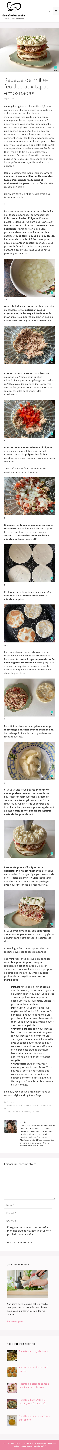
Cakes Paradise (40, 1444)
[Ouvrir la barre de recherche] (49, 11)
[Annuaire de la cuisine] (13, 10)
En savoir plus (15, 1321)
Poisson (10, 1102)
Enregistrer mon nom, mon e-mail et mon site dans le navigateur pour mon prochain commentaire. (29, 1231)
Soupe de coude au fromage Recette (23, 1112)
